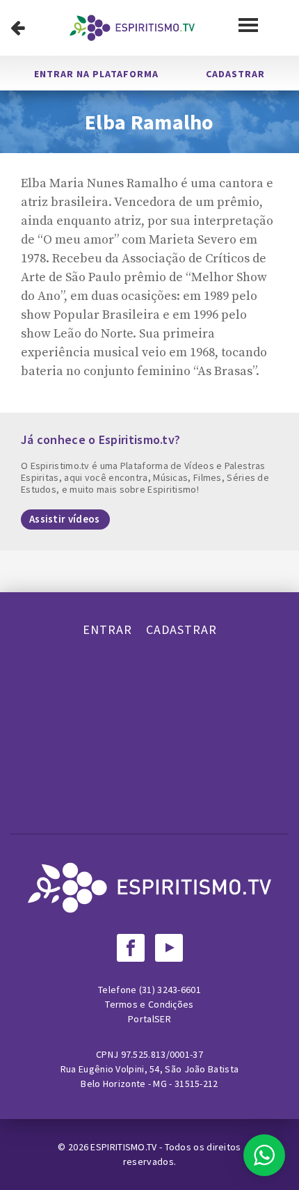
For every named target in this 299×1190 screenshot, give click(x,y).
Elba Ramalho (149, 122)
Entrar (107, 629)
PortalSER (149, 1019)
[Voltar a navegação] (17, 27)
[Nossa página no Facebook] (131, 948)
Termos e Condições (149, 1004)
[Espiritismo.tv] (132, 28)
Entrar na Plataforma (96, 74)
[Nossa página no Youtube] (169, 948)
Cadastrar (235, 74)
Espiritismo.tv (124, 1147)
